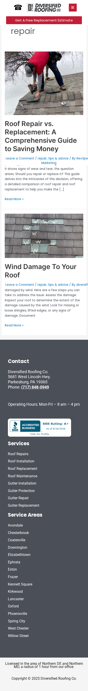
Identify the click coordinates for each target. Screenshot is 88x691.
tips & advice (58, 158)
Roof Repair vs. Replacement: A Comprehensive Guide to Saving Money (41, 136)
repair (42, 158)
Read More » (14, 199)
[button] (44, 20)
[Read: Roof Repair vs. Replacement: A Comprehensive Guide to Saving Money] (44, 83)
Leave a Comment (20, 158)
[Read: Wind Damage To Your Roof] (44, 236)
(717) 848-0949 (35, 387)
